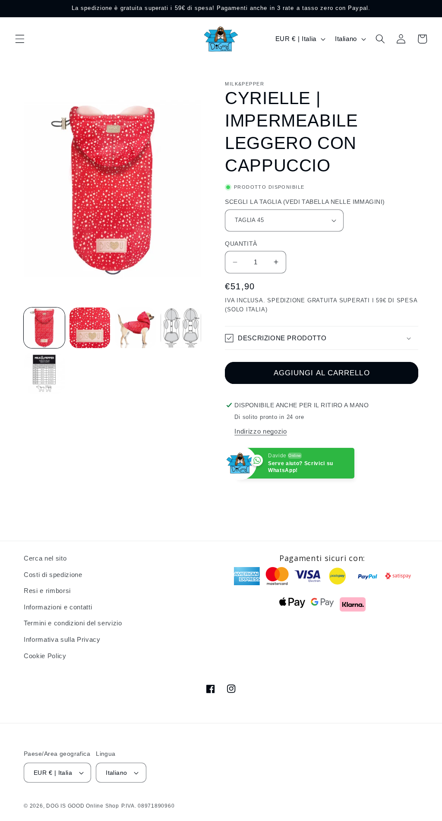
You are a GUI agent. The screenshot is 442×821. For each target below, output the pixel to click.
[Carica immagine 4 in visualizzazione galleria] (181, 328)
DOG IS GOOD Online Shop (82, 806)
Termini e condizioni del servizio (73, 623)
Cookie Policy (45, 655)
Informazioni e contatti (58, 607)
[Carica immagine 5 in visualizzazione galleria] (44, 373)
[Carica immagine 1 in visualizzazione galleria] (44, 328)
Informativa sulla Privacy (62, 639)
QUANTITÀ (241, 243)
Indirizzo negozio (260, 431)
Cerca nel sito (45, 558)
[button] (19, 39)
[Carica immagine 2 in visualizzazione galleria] (89, 328)
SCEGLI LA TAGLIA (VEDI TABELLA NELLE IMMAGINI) (305, 201)
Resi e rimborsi (47, 590)
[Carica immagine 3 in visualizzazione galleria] (135, 328)
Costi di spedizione (53, 574)
